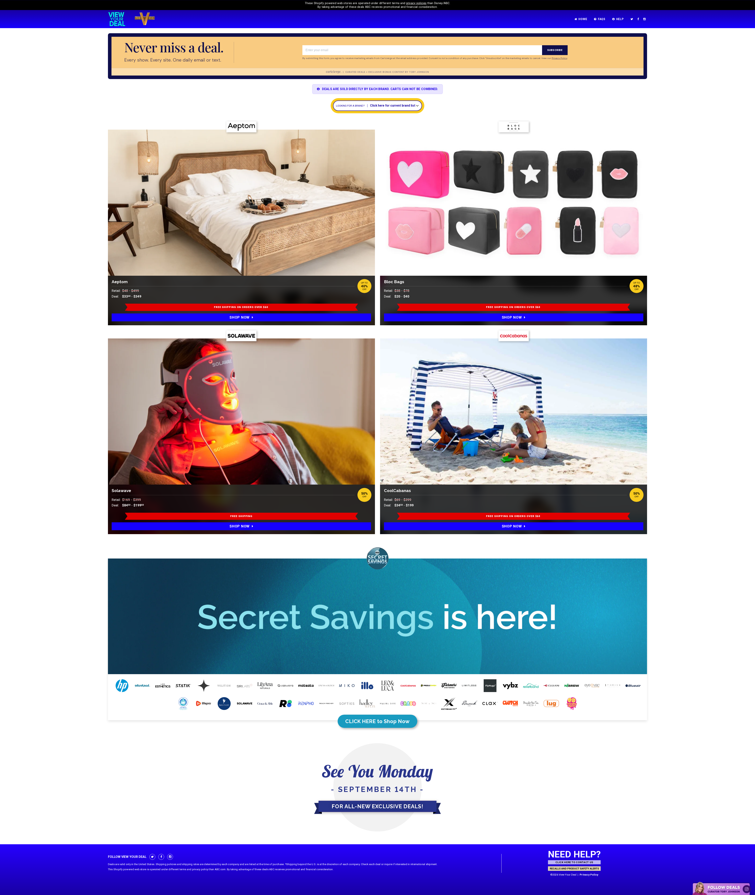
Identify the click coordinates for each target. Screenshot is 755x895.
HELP (620, 19)
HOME (582, 19)
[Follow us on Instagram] (645, 19)
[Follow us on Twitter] (633, 19)
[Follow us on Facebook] (639, 19)
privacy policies (416, 3)
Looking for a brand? (350, 105)
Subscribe (555, 50)
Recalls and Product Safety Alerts (574, 868)
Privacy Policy (589, 874)
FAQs (601, 19)
